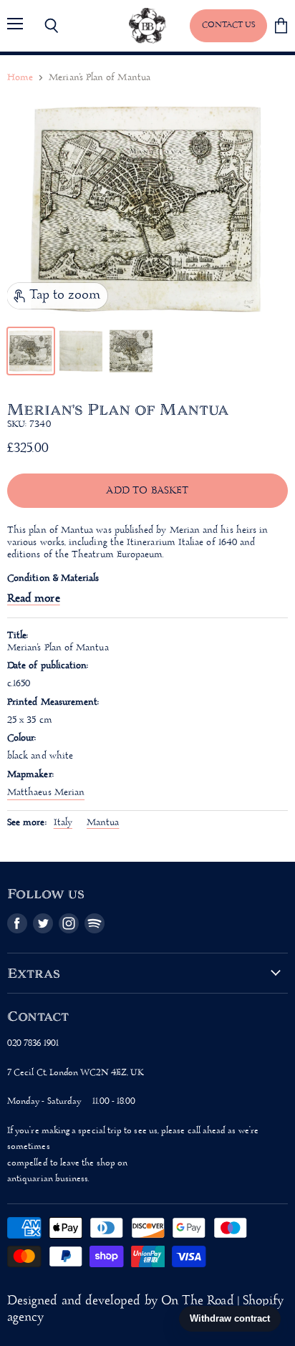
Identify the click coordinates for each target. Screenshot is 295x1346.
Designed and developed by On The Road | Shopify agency (145, 1309)
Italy (63, 823)
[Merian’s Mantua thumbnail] (31, 351)
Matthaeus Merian (45, 792)
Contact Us (228, 25)
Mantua (103, 823)
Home (20, 78)
